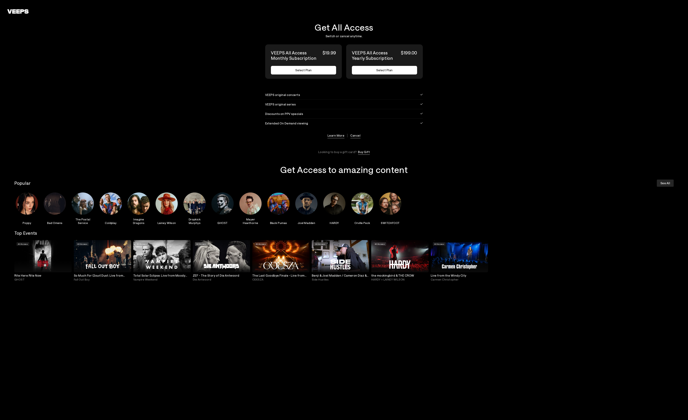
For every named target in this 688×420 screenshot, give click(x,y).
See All (665, 183)
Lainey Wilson (166, 223)
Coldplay (111, 223)
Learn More (336, 135)
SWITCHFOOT (390, 223)
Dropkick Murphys (195, 221)
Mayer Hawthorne (250, 221)
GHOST (222, 223)
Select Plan (303, 70)
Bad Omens (54, 223)
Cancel (355, 135)
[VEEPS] (18, 11)
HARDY (334, 223)
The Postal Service (82, 221)
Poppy (27, 223)
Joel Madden (306, 223)
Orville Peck (362, 223)
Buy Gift (364, 152)
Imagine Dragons (138, 221)
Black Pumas (278, 223)
